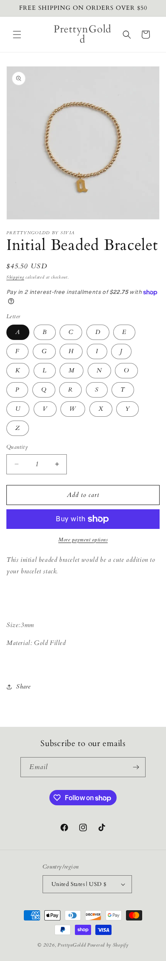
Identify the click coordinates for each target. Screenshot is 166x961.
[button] (17, 34)
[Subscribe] (135, 767)
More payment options (83, 539)
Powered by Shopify (108, 945)
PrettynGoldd (71, 945)
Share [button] (23, 686)
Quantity (17, 447)
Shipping (15, 277)
